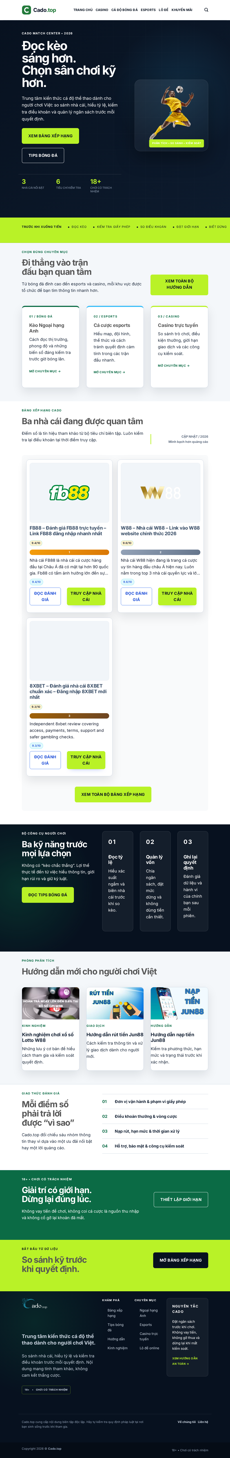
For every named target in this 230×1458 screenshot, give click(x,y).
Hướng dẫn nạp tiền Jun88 (172, 1037)
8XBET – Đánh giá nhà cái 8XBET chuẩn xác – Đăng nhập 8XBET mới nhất (68, 691)
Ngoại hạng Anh (149, 1313)
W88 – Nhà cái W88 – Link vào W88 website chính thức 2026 (160, 530)
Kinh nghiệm (118, 1348)
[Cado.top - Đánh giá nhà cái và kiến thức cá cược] (44, 10)
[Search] (206, 9)
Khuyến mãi (182, 10)
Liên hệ (203, 1422)
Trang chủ (83, 10)
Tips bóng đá (116, 1327)
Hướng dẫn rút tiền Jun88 (115, 1034)
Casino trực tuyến (149, 1336)
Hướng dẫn (116, 1339)
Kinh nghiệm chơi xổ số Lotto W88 (48, 1037)
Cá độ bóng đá (124, 10)
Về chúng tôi (187, 1422)
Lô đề (163, 10)
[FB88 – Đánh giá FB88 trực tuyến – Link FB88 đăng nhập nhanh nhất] (69, 493)
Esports (148, 10)
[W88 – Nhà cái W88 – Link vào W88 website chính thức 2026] (160, 492)
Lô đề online (149, 1348)
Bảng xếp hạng (115, 1313)
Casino (102, 10)
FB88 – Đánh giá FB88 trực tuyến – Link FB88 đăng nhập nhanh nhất (68, 530)
